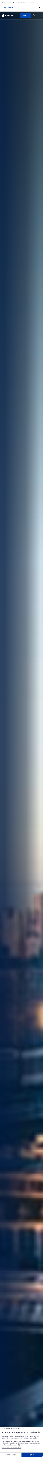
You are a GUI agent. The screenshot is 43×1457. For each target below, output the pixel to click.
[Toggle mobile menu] (39, 15)
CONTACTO (25, 15)
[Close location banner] (39, 7)
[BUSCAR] (34, 16)
